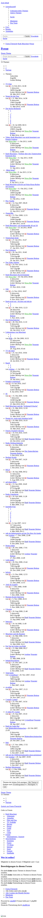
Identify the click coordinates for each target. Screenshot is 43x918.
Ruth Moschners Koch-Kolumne (17, 275)
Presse (31, 44)
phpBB (12, 901)
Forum (8, 835)
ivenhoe (11, 369)
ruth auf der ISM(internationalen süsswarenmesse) (24, 755)
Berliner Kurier (11, 457)
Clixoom (9, 609)
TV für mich (10, 351)
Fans (8, 830)
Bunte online (10, 546)
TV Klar (9, 84)
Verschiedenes (11, 839)
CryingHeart (13, 675)
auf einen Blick (11, 482)
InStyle (8, 572)
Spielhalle (10, 853)
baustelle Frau (11, 507)
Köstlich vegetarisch (13, 381)
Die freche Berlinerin (13, 109)
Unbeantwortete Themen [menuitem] (19, 11)
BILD (8, 470)
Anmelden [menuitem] (9, 31)
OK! (7, 289)
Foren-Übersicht (11, 44)
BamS (8, 363)
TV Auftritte (11, 822)
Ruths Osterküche (12, 494)
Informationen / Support (15, 837)
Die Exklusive (11, 250)
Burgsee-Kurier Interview (15, 597)
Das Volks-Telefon (12, 262)
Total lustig (10, 673)
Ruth (10, 338)
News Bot (28, 131)
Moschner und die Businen (15, 634)
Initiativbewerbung (12, 661)
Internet (9, 847)
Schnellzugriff (11, 7)
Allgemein (10, 816)
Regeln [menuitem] (8, 29)
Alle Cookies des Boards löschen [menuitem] (17, 893)
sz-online (9, 687)
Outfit (9, 828)
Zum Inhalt (5, 3)
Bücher (9, 824)
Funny (9, 843)
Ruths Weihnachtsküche (14, 443)
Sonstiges (10, 841)
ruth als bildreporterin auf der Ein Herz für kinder (23, 533)
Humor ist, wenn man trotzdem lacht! (19, 418)
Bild (7, 743)
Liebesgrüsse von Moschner (16, 332)
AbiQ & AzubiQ (12, 585)
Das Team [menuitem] (13, 23)
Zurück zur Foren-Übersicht (11, 806)
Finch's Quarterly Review (15, 431)
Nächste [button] (8, 70)
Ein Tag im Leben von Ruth (16, 646)
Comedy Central (11, 699)
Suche (27, 36)
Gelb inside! (10, 560)
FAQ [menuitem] (7, 27)
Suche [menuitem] (12, 17)
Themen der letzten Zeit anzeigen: (15, 782)
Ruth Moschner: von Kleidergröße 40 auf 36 (22, 226)
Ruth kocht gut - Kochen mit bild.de (19, 301)
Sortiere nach (8, 784)
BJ (10, 86)
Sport (9, 849)
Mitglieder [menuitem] (14, 21)
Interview (9, 622)
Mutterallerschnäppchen (17, 728)
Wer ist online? (8, 857)
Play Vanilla (10, 201)
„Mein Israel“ (10, 170)
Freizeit (9, 851)
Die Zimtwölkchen (31, 451)
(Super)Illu (9, 213)
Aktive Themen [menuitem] (15, 13)
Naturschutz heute (12, 238)
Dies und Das (12, 820)
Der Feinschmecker (13, 320)
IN (6, 394)
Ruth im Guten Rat (12, 726)
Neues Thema (6, 53)
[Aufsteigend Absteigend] (32, 784)
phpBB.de (26, 905)
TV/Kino (10, 845)
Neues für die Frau (12, 96)
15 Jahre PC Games (13, 712)
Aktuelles (10, 818)
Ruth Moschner (23, 44)
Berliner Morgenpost (13, 767)
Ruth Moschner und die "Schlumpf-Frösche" (22, 406)
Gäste (9, 833)
